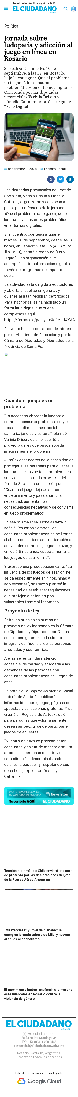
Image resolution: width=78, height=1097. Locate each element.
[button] (5, 8)
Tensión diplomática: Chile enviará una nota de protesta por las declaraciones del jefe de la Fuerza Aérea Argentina (38, 875)
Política (11, 26)
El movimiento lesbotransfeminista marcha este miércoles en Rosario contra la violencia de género (38, 994)
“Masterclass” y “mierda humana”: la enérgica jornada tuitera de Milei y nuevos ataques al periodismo (37, 934)
